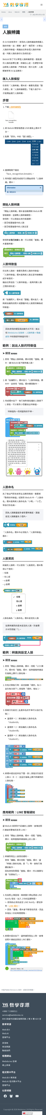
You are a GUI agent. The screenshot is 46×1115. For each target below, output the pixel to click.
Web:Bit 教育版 (9, 1077)
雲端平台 (6, 1037)
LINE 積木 (13, 905)
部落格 (5, 1042)
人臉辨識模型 (15, 106)
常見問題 (6, 1046)
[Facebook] (5, 1096)
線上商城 (6, 1065)
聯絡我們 (6, 1050)
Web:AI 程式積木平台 (11, 1081)
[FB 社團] (11, 1096)
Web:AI (5, 1033)
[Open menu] (41, 5)
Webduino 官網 (9, 1061)
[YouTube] (17, 1096)
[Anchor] (21, 78)
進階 (5, 26)
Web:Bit (6, 1029)
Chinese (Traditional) (28, 1113)
